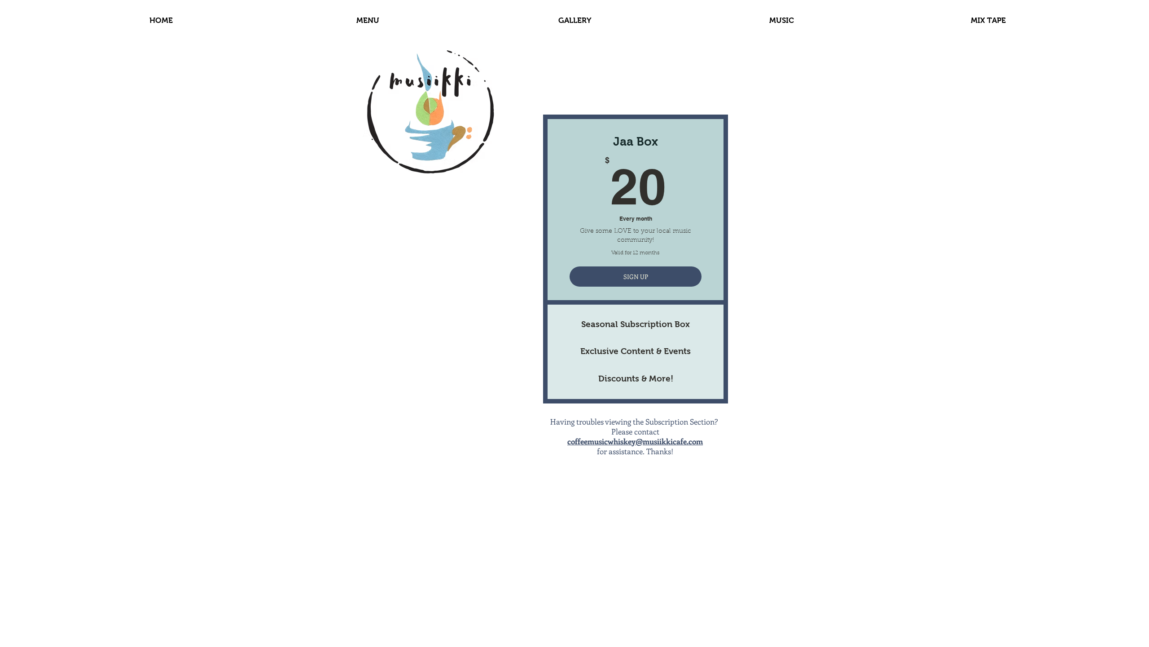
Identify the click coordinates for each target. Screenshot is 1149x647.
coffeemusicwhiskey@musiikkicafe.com (635, 441)
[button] (781, 20)
